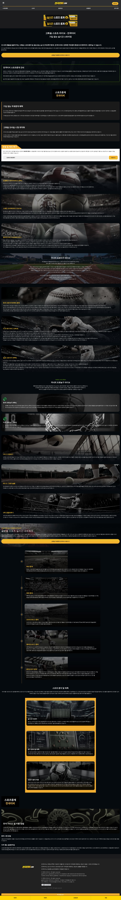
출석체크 (60, 8)
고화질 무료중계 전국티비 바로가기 (60, 55)
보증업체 (88, 8)
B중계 (45, 897)
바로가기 (113, 157)
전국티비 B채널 (63, 277)
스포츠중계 (5, 8)
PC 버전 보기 (60, 894)
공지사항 (116, 8)
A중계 (15, 897)
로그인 (115, 3)
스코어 (33, 8)
